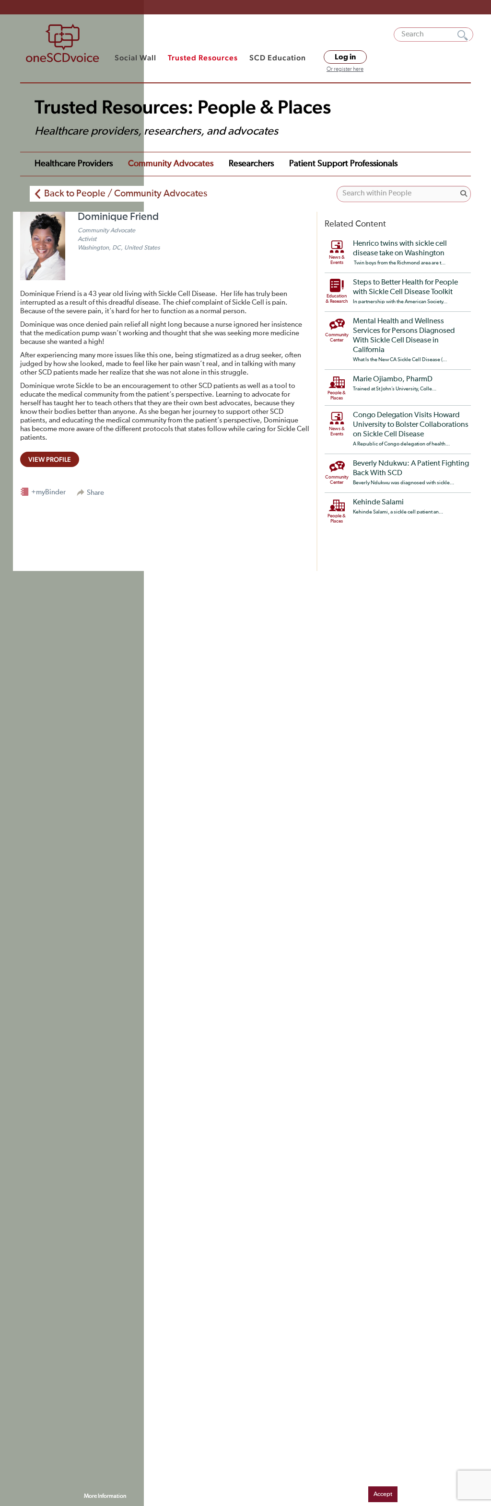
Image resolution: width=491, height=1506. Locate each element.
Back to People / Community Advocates (125, 193)
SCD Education (277, 57)
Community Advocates (170, 164)
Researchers (251, 164)
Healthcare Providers (74, 164)
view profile (49, 459)
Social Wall (135, 57)
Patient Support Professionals (343, 164)
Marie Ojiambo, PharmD (393, 379)
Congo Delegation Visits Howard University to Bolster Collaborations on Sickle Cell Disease (410, 424)
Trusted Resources (203, 57)
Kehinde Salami (378, 502)
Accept (383, 1494)
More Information (105, 1496)
